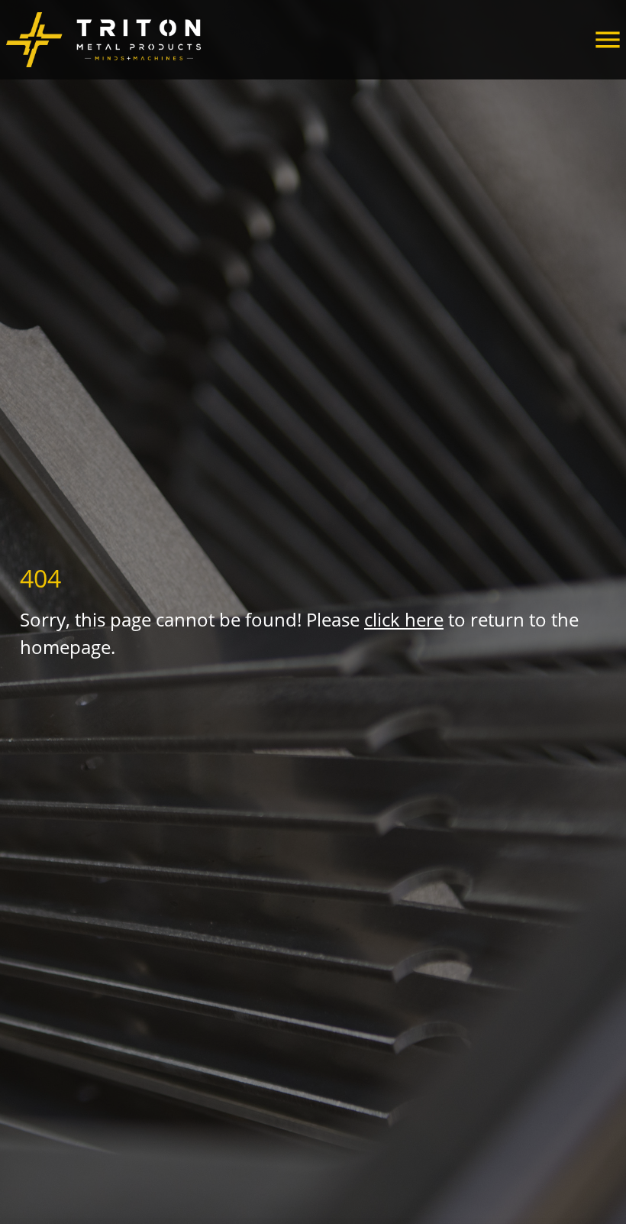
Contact (52, 24)
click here (404, 619)
